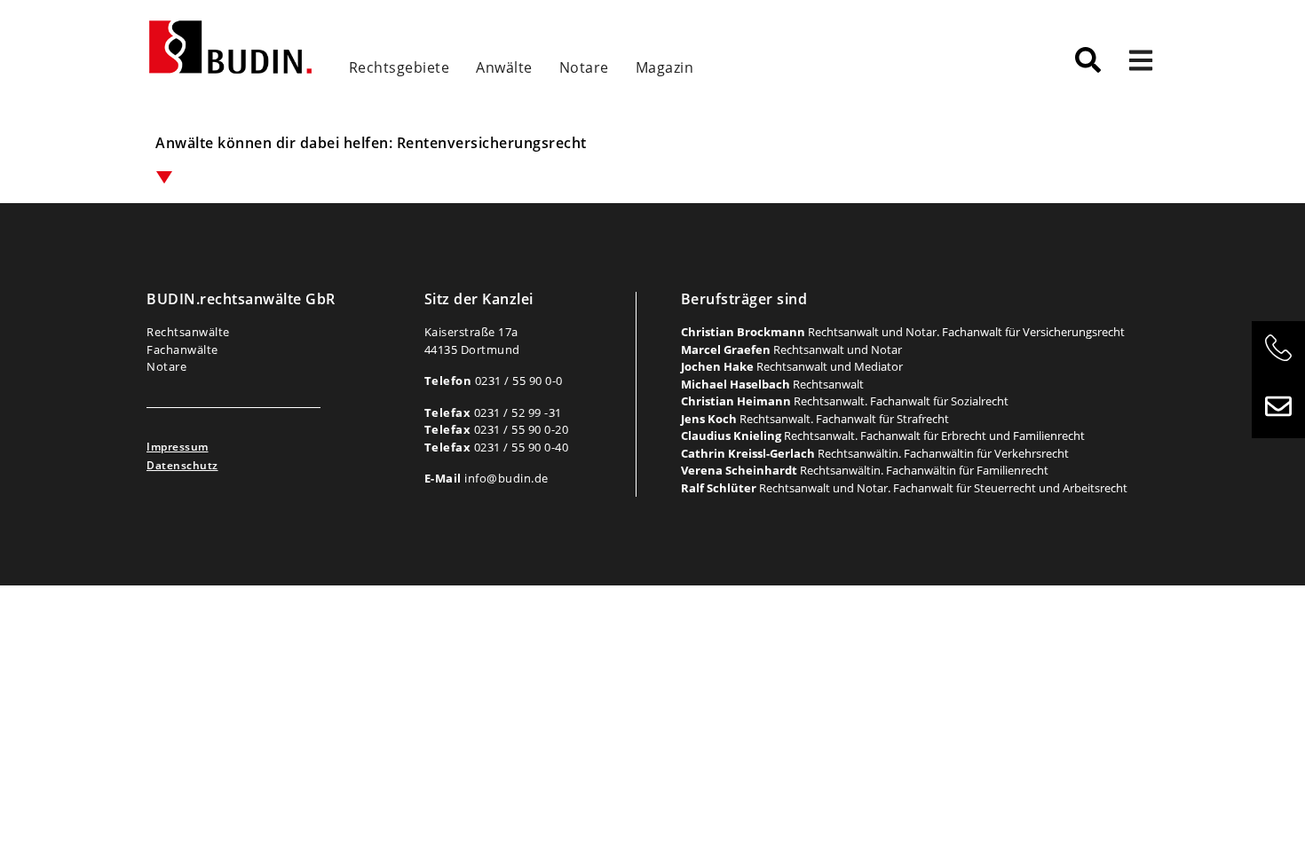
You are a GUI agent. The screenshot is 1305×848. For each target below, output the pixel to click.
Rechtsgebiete (399, 67)
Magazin (665, 67)
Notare (584, 67)
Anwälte (504, 67)
